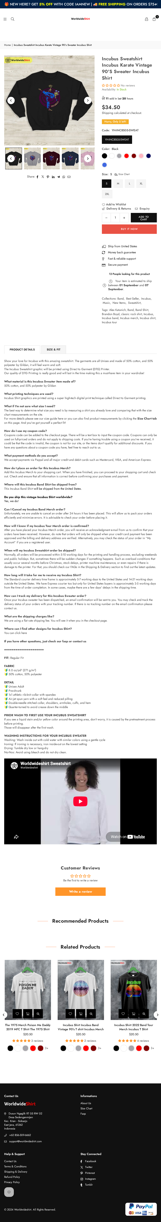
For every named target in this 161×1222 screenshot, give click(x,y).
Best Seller (132, 298)
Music (106, 303)
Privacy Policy (12, 1182)
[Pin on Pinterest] (48, 177)
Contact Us (10, 1161)
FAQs (73, 567)
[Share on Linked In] (53, 177)
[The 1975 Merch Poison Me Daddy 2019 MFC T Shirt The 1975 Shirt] (27, 990)
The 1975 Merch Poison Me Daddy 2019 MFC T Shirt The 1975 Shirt (27, 1027)
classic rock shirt (131, 314)
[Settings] (146, 19)
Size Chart (124, 174)
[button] (154, 19)
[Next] (87, 100)
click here (21, 633)
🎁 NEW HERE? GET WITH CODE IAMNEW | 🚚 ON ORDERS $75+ (80, 4)
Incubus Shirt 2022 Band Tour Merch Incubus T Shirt (133, 1027)
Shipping (107, 113)
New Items (119, 303)
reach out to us (91, 447)
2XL (107, 194)
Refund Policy (12, 1177)
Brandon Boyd (110, 314)
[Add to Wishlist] (17, 1013)
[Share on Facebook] (37, 177)
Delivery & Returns (118, 209)
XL (141, 183)
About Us (85, 1103)
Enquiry (144, 209)
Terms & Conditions (15, 1166)
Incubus (146, 298)
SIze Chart (86, 1108)
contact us (79, 641)
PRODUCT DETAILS (22, 350)
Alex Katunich (117, 310)
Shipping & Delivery (15, 1172)
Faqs (83, 1114)
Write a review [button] (80, 891)
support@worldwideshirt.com (25, 1141)
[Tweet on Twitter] (42, 177)
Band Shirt (141, 310)
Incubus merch (129, 318)
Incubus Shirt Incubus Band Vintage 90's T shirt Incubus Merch (80, 1027)
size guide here (53, 418)
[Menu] (5, 19)
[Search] (12, 19)
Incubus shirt (147, 318)
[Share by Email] (69, 177)
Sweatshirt (134, 303)
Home (7, 45)
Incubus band (110, 318)
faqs (65, 641)
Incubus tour (109, 322)
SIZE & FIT (54, 350)
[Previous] (11, 100)
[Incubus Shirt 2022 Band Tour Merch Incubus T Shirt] (133, 990)
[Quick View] (38, 1013)
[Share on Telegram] (58, 177)
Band (120, 298)
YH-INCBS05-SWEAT (117, 140)
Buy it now (129, 229)
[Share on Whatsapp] (63, 177)
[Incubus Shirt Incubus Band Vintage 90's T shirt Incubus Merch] (80, 990)
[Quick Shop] (27, 1013)
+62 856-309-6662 (20, 1135)
